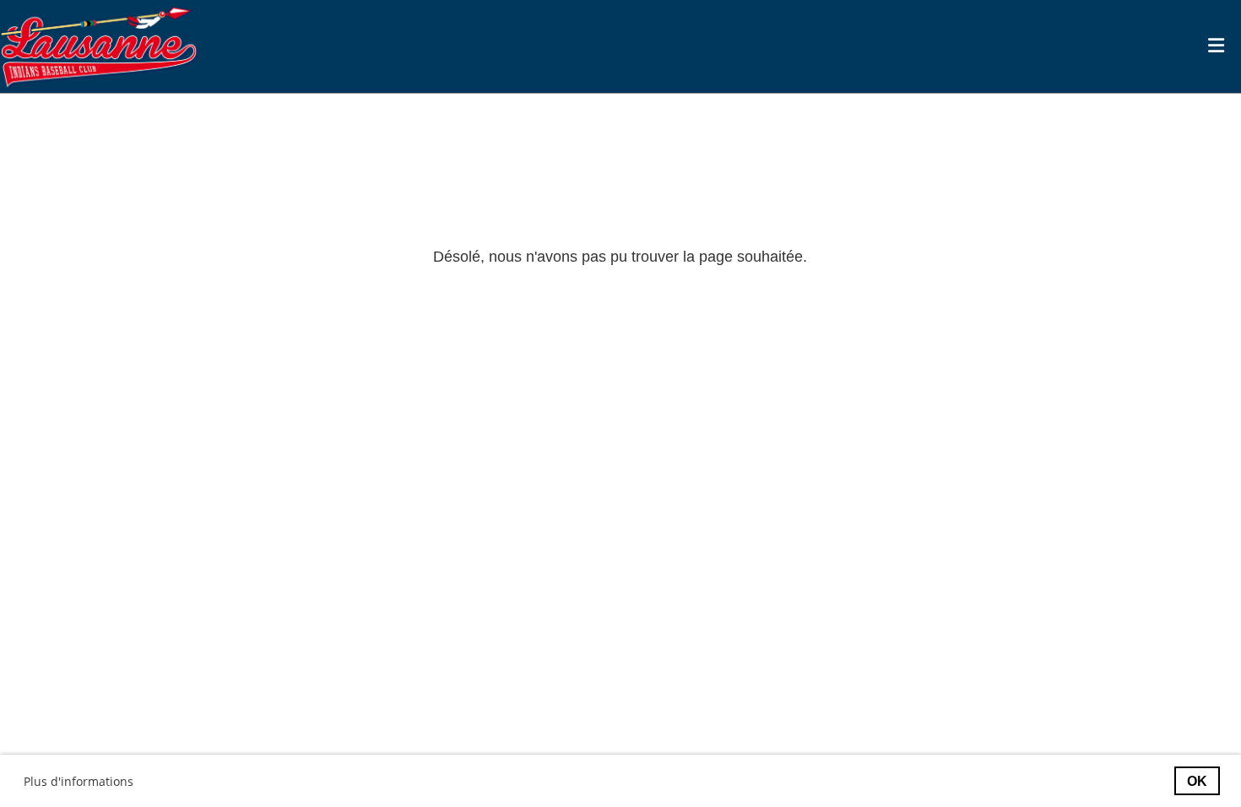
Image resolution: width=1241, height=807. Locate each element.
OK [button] (1197, 780)
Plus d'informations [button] (78, 781)
